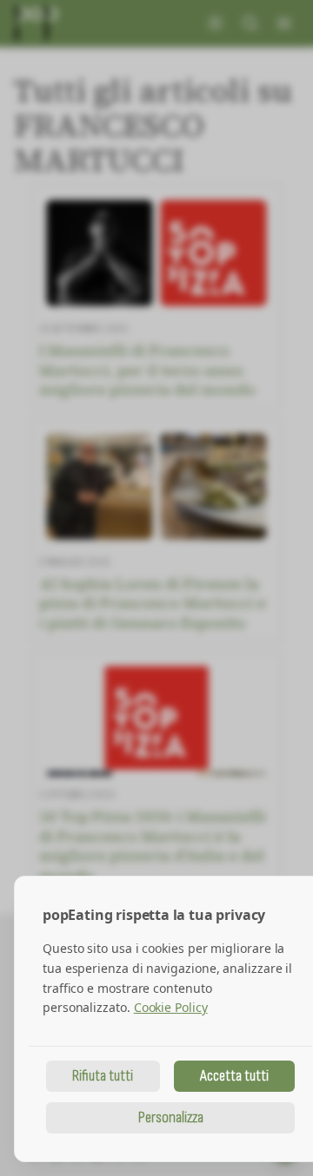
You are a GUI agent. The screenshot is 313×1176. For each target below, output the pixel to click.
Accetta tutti (234, 1076)
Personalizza (170, 1117)
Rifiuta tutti (102, 1076)
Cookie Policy (171, 1007)
